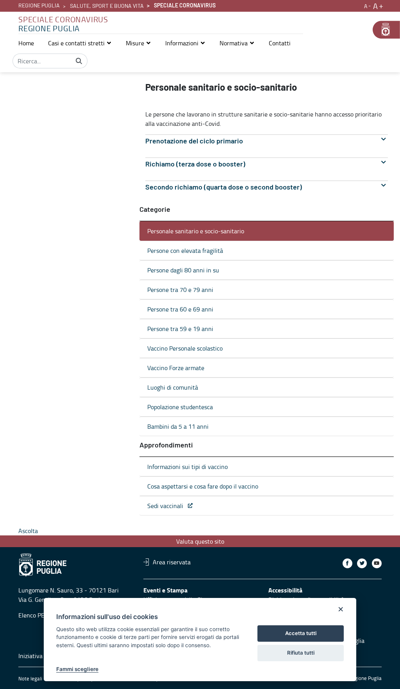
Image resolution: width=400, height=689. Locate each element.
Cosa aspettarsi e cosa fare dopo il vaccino (202, 486)
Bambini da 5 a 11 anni (178, 426)
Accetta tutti (300, 633)
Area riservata (172, 562)
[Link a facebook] (347, 563)
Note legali (30, 678)
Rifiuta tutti (300, 653)
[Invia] (79, 61)
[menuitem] (26, 43)
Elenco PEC (33, 615)
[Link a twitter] (362, 563)
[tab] (266, 141)
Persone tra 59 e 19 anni (180, 328)
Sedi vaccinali (167, 505)
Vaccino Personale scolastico (185, 348)
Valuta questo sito (200, 541)
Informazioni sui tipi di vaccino (187, 466)
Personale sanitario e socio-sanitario (195, 231)
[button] (80, 43)
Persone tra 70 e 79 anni (180, 289)
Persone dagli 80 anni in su (183, 270)
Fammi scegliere (77, 669)
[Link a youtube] (377, 563)
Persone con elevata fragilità (185, 250)
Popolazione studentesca (180, 407)
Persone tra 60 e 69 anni (180, 309)
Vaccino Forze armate (175, 367)
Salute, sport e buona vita (107, 6)
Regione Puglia (39, 6)
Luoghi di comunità (172, 387)
